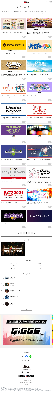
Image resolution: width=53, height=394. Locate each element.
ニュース (39, 268)
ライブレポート (39, 263)
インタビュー (13, 268)
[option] (26, 330)
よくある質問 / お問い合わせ (26, 380)
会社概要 (26, 384)
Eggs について (26, 378)
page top (27, 360)
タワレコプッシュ (13, 263)
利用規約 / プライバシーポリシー (26, 382)
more (26, 309)
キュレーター (39, 265)
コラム (13, 265)
